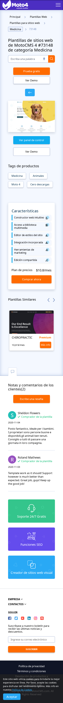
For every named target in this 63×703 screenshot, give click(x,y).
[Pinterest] (42, 618)
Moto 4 (15, 184)
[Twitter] (16, 618)
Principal (15, 17)
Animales (38, 176)
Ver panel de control (31, 140)
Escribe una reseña (31, 399)
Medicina (15, 29)
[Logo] (12, 5)
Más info (45, 344)
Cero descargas (39, 184)
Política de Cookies (22, 689)
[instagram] (35, 618)
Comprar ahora (31, 279)
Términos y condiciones (31, 671)
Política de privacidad (32, 666)
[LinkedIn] (29, 618)
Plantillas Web (38, 17)
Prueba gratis (31, 71)
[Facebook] (9, 618)
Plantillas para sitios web (25, 23)
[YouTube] (22, 618)
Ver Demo (31, 80)
